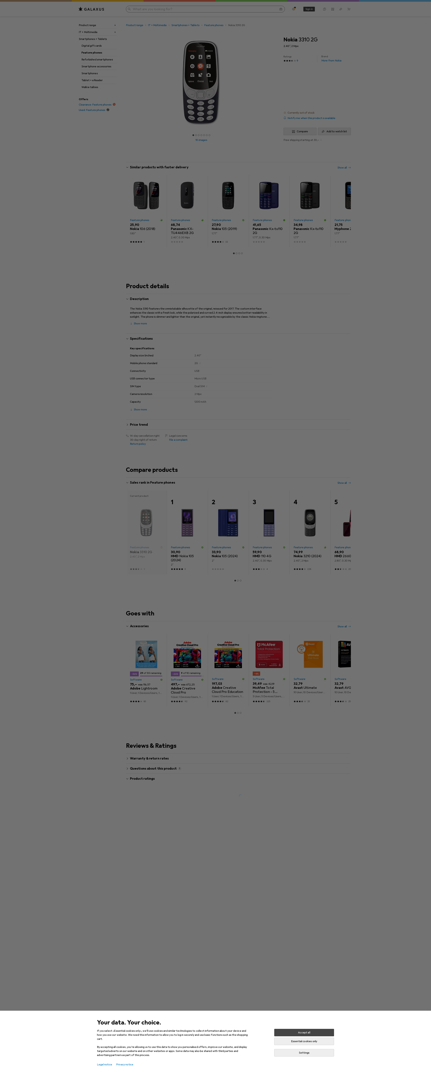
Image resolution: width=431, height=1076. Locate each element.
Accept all (304, 1032)
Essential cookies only (304, 1041)
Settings (304, 1052)
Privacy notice (124, 1064)
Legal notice (104, 1064)
